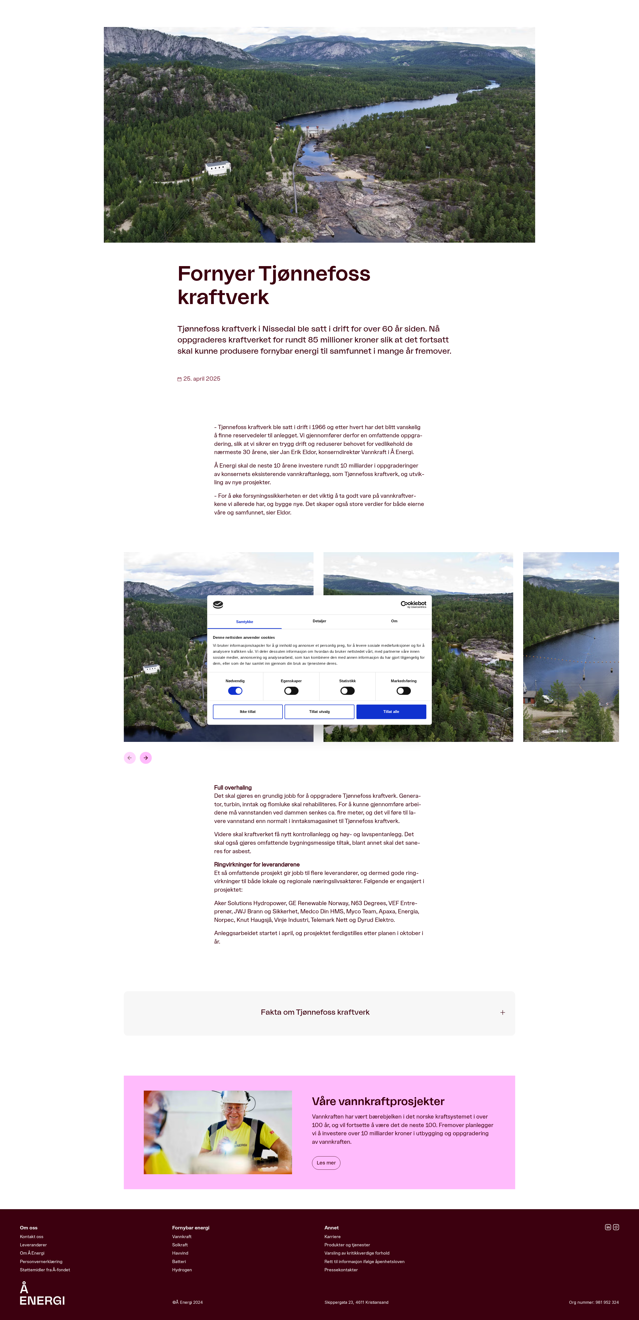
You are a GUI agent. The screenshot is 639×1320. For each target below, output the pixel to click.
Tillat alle (391, 711)
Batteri (179, 1261)
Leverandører (33, 1245)
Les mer (326, 1162)
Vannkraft (181, 1236)
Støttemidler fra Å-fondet (45, 1270)
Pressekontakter (341, 1270)
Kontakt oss (31, 1236)
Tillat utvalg (319, 711)
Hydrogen (182, 1270)
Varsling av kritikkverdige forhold (356, 1253)
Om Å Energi (32, 1253)
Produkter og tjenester (347, 1245)
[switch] (291, 691)
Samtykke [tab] (244, 622)
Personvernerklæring (41, 1261)
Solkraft (180, 1245)
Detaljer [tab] (319, 621)
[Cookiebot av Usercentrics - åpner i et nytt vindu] (404, 605)
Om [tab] (394, 621)
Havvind (180, 1253)
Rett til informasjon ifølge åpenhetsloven (364, 1261)
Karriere (332, 1236)
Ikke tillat (248, 711)
